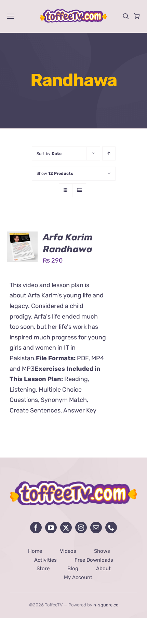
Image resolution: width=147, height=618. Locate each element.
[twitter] (66, 527)
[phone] (111, 527)
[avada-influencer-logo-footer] (73, 484)
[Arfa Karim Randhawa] (22, 236)
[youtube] (51, 527)
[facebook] (36, 527)
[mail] (96, 527)
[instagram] (81, 527)
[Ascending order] (109, 153)
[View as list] (79, 190)
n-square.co (105, 604)
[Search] (125, 16)
